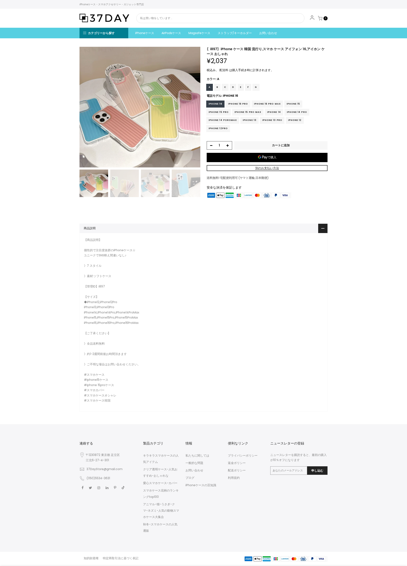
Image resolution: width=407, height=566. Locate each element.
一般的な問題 (194, 463)
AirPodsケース (171, 33)
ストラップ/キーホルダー (235, 33)
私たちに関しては (197, 455)
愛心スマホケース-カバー (160, 483)
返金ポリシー (237, 463)
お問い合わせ (268, 33)
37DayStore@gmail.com (104, 469)
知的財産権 (91, 558)
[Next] (193, 107)
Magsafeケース (199, 33)
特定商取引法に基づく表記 (120, 558)
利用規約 (234, 478)
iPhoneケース (144, 33)
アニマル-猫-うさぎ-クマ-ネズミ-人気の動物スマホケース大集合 (161, 510)
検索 (290, 18)
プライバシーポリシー (243, 455)
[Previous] (87, 107)
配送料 (223, 70)
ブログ (189, 478)
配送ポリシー (237, 470)
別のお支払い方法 (267, 168)
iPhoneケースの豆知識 (200, 485)
